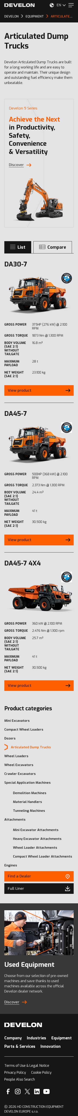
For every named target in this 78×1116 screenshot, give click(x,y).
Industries (36, 1038)
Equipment (61, 1038)
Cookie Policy (41, 1072)
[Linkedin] (37, 1091)
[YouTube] (46, 1091)
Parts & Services (19, 1046)
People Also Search (19, 1079)
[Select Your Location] (51, 5)
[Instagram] (18, 1091)
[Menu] (71, 5)
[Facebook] (8, 1091)
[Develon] (19, 5)
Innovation (51, 1046)
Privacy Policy (15, 1072)
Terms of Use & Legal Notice (26, 1065)
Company (13, 1038)
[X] (27, 1091)
